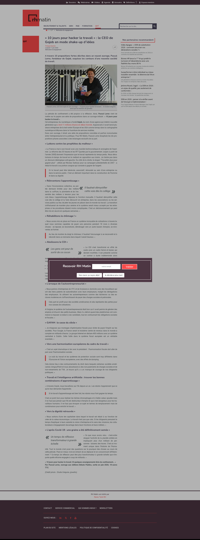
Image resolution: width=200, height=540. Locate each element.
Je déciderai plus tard (113, 275)
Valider (129, 266)
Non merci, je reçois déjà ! (89, 275)
